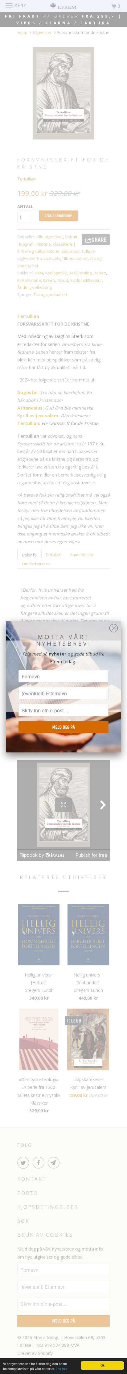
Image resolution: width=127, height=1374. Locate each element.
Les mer (61, 1368)
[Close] (113, 626)
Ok (102, 1365)
